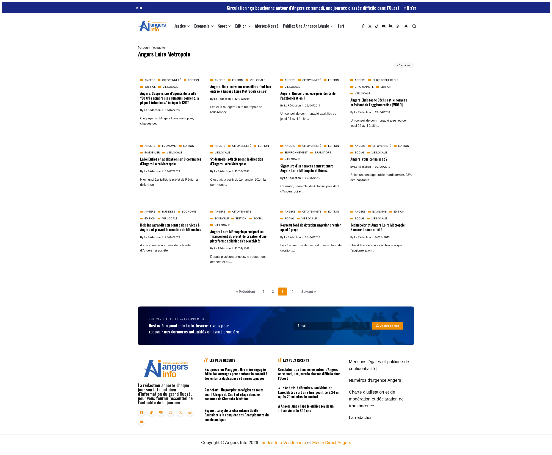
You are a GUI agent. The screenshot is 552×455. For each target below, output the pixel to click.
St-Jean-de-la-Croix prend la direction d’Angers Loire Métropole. (236, 161)
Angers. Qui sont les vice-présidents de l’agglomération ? (308, 95)
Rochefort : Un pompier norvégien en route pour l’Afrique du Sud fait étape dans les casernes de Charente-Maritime (233, 394)
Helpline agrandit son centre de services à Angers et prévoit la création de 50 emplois (170, 227)
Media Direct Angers (331, 442)
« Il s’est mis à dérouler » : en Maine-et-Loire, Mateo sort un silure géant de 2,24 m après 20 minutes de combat (308, 392)
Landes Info (270, 442)
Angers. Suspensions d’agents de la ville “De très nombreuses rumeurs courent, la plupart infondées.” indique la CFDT (169, 98)
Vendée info (294, 442)
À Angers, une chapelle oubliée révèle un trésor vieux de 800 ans (306, 408)
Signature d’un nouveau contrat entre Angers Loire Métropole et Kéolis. (306, 168)
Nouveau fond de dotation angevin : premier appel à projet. (310, 227)
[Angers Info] (152, 26)
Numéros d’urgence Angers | (376, 380)
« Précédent (245, 291)
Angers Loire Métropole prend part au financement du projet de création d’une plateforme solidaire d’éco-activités (238, 236)
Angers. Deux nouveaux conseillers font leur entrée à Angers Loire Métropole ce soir (241, 89)
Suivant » (308, 291)
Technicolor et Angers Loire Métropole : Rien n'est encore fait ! (378, 227)
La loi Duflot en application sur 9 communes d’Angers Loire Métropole (170, 161)
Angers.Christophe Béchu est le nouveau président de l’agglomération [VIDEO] (378, 102)
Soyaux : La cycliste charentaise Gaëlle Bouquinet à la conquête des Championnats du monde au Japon (236, 415)
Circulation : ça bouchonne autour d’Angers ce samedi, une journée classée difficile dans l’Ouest (298, 8)
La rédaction (152, 110)
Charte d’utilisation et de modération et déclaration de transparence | (376, 399)
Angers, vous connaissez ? (368, 159)
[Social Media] (363, 26)
